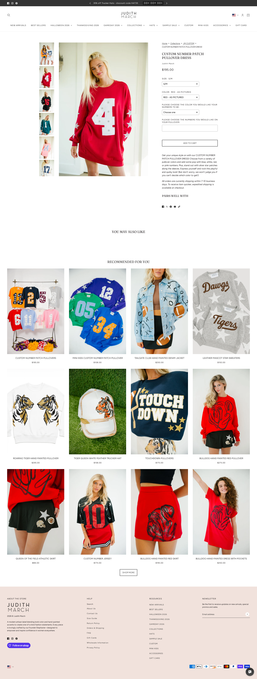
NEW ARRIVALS (156, 605)
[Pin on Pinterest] (171, 207)
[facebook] (8, 3)
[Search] (8, 15)
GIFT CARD (154, 658)
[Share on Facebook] (163, 207)
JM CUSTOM (188, 43)
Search (90, 604)
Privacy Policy (93, 648)
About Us (91, 609)
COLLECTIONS (156, 629)
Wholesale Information (97, 643)
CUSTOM (153, 644)
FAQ (89, 633)
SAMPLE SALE (155, 639)
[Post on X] (167, 207)
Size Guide (92, 618)
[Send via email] (175, 207)
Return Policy (93, 623)
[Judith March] (128, 15)
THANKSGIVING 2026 (159, 619)
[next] (167, 3)
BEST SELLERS (156, 609)
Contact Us (92, 613)
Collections (175, 43)
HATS (152, 634)
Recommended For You (128, 262)
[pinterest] (16, 3)
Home (164, 43)
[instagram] (12, 3)
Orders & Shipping (95, 628)
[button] (179, 207)
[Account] (242, 15)
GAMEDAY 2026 (156, 624)
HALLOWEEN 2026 (158, 614)
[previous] (90, 3)
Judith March (168, 64)
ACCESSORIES (156, 653)
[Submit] (247, 614)
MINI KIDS (154, 649)
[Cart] (248, 15)
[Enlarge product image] (103, 109)
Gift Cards (92, 638)
